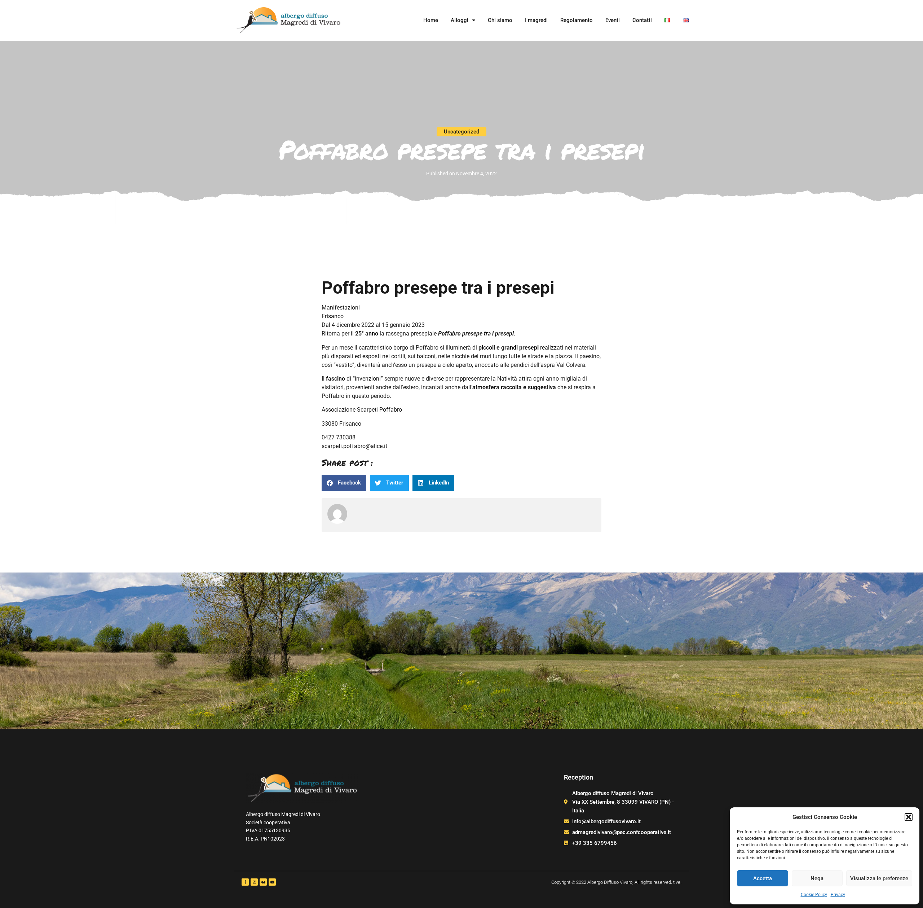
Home (430, 20)
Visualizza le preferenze (879, 878)
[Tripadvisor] (263, 882)
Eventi (612, 20)
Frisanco (333, 316)
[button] (908, 817)
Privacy (838, 894)
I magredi (536, 20)
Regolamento (576, 20)
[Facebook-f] (245, 882)
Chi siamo (500, 20)
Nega (817, 878)
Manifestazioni (341, 307)
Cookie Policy (814, 894)
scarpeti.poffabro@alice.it (354, 446)
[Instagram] (254, 882)
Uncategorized (461, 131)
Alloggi (459, 20)
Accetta (762, 878)
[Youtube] (272, 882)
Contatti (642, 20)
